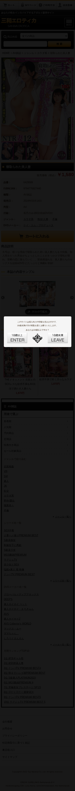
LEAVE (53, 335)
